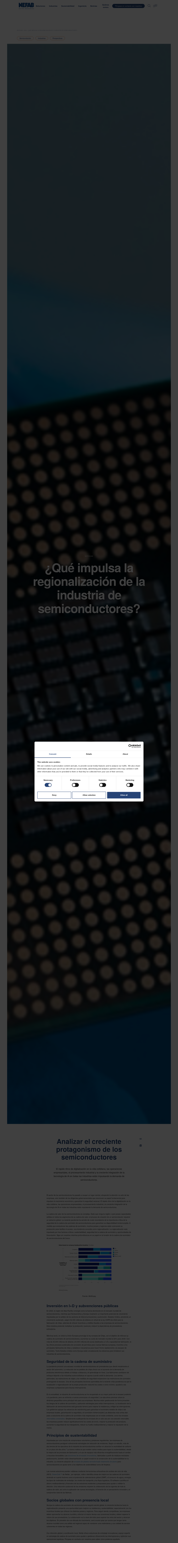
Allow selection (89, 795)
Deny (54, 795)
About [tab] (125, 754)
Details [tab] (89, 754)
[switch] (75, 785)
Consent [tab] (52, 754)
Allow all (124, 795)
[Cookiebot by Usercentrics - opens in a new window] (130, 746)
